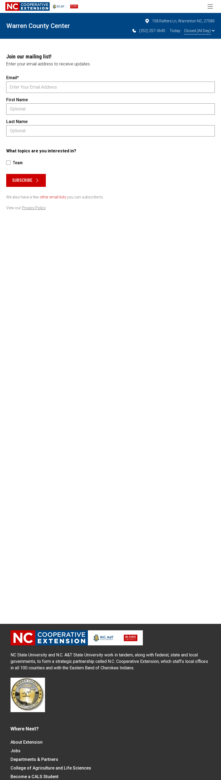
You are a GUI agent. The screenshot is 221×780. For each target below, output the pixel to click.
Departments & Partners (34, 759)
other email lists (53, 197)
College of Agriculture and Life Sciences (51, 768)
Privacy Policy (34, 208)
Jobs (15, 750)
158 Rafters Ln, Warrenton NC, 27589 (183, 21)
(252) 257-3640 (152, 31)
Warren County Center (38, 26)
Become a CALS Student (34, 776)
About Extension (27, 742)
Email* (12, 77)
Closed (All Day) (197, 31)
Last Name (16, 121)
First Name (17, 99)
